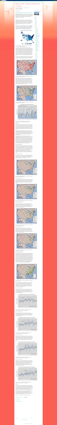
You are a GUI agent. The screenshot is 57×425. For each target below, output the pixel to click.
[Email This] (24, 397)
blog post (19, 17)
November (36, 29)
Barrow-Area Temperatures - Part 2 (37, 40)
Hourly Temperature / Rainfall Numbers (37, 44)
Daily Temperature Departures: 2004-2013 (37, 35)
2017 (35, 25)
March (36, 55)
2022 (35, 21)
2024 (35, 19)
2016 (35, 26)
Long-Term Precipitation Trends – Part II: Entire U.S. (37, 37)
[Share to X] (25, 397)
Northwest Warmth (37, 41)
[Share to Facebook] (26, 397)
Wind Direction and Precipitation (37, 46)
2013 (35, 58)
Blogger (31, 423)
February (36, 56)
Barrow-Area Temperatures (36, 48)
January (36, 57)
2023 (35, 20)
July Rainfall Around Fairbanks (37, 50)
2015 (35, 27)
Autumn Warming (36, 38)
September (36, 31)
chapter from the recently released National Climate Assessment (23, 25)
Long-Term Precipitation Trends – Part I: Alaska (37, 43)
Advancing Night (36, 39)
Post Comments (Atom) (25, 419)
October (36, 30)
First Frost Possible (37, 34)
